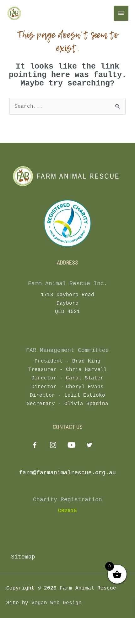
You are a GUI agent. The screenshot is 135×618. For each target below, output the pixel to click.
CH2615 (67, 511)
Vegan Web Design (56, 603)
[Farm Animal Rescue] (44, 13)
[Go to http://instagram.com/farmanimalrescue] (53, 446)
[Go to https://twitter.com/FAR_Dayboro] (89, 446)
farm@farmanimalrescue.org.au (67, 473)
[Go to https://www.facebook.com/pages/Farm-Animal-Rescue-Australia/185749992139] (34, 446)
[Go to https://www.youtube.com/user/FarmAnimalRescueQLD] (71, 446)
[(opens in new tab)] (67, 223)
